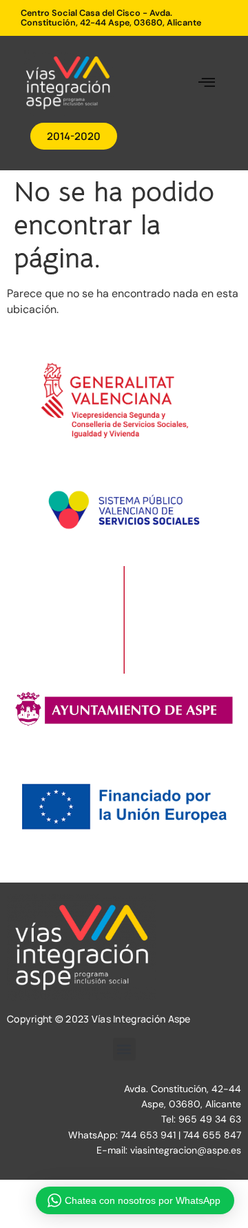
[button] (206, 83)
